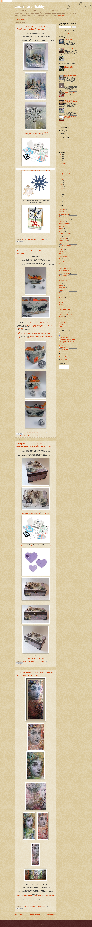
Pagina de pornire (21, 19)
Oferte (60, 224)
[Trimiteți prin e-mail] (17, 241)
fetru (45, 133)
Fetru (60, 282)
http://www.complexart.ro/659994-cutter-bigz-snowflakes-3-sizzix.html (35, 170)
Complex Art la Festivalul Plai (64, 219)
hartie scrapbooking (34, 657)
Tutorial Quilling (62, 316)
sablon (31, 895)
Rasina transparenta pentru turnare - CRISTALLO (69, 49)
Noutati (60, 292)
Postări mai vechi (51, 914)
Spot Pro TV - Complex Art (64, 305)
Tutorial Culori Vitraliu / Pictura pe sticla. (67, 314)
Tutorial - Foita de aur (63, 238)
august (62, 179)
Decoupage (61, 216)
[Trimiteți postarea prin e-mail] (46, 239)
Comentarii (62, 368)
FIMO (60, 263)
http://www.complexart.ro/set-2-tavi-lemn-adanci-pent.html (39, 325)
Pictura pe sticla (62, 297)
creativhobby (62, 324)
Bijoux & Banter (63, 335)
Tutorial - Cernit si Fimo (63, 211)
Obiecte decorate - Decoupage (65, 229)
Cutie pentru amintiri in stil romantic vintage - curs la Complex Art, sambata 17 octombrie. (35, 444)
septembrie (63, 177)
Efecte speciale (62, 231)
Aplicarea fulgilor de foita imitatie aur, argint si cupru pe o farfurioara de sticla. (70, 101)
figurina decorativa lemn (38, 133)
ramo (61, 326)
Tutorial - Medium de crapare (64, 270)
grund (31, 132)
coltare (35, 658)
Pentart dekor (63, 353)
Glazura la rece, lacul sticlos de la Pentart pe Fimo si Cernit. (70, 57)
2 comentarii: (42, 432)
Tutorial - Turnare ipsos (63, 312)
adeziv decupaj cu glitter (44, 132)
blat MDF (27, 132)
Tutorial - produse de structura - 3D (65, 218)
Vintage (60, 258)
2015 (61, 162)
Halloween (26, 435)
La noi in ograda (62, 249)
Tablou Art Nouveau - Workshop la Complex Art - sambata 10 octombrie (34, 674)
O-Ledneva (62, 351)
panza (18, 895)
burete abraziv (41, 658)
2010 (61, 201)
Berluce (61, 332)
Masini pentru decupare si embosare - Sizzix (67, 245)
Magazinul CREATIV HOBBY (64, 233)
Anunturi (21, 242)
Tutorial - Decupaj (62, 209)
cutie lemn (27, 657)
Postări (61, 365)
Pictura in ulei (61, 295)
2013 (61, 196)
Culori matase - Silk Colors (64, 277)
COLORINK (61, 259)
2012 (61, 198)
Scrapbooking (61, 228)
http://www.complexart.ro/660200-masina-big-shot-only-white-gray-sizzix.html (35, 513)
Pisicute (60, 299)
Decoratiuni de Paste (63, 280)
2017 (61, 158)
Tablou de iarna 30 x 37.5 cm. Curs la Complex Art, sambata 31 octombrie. (31, 27)
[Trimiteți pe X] (19, 241)
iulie (62, 180)
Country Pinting (62, 261)
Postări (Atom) (23, 917)
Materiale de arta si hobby (64, 33)
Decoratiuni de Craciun (63, 240)
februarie (63, 190)
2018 (61, 156)
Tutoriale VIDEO (62, 212)
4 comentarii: (42, 239)
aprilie (62, 186)
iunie (62, 182)
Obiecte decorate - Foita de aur (65, 294)
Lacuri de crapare (62, 287)
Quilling (60, 236)
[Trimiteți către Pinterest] (22, 241)
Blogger (50, 924)
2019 (61, 154)
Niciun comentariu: (42, 906)
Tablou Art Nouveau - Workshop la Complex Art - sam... (67, 174)
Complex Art (62, 322)
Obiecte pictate (62, 251)
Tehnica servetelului (68, 39)
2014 (61, 194)
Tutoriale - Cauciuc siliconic (64, 273)
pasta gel (30, 133)
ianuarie (63, 191)
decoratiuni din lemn (49, 657)
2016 (61, 160)
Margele (60, 243)
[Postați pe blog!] (18, 241)
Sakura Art (61, 302)
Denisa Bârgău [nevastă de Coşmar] (67, 339)
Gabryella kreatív (63, 345)
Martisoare (61, 266)
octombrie (63, 163)
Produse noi (61, 253)
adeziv (21, 895)
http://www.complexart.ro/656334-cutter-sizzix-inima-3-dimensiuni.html (36, 545)
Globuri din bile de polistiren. (69, 92)
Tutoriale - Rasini (62, 221)
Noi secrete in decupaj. (68, 108)
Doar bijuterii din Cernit (63, 241)
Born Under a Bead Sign (65, 337)
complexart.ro (60, 15)
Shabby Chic (61, 226)
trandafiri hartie (30, 658)
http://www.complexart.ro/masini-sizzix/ (38, 136)
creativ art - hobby (30, 6)
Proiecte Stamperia (62, 300)
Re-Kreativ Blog (63, 359)
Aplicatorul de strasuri (63, 275)
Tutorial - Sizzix (62, 254)
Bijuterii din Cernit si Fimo (64, 223)
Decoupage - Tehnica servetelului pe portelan (68, 67)
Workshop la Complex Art (33, 435)
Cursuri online (61, 278)
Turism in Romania (62, 307)
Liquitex (60, 288)
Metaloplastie (61, 290)
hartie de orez (36, 132)
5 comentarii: (42, 661)
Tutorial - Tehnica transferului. (64, 271)
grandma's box (63, 347)
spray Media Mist (50, 895)
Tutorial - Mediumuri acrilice (64, 309)
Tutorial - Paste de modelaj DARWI (65, 311)
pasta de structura (37, 895)
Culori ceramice (62, 248)
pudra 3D (44, 895)
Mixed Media (61, 235)
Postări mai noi (19, 914)
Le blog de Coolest (64, 349)
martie (62, 188)
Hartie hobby (61, 285)
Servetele (61, 304)
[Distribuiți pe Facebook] (21, 241)
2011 (61, 199)
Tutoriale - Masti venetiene (64, 256)
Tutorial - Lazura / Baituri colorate (65, 268)
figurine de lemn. (35, 897)
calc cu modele (42, 657)
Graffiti (60, 283)
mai (62, 184)
